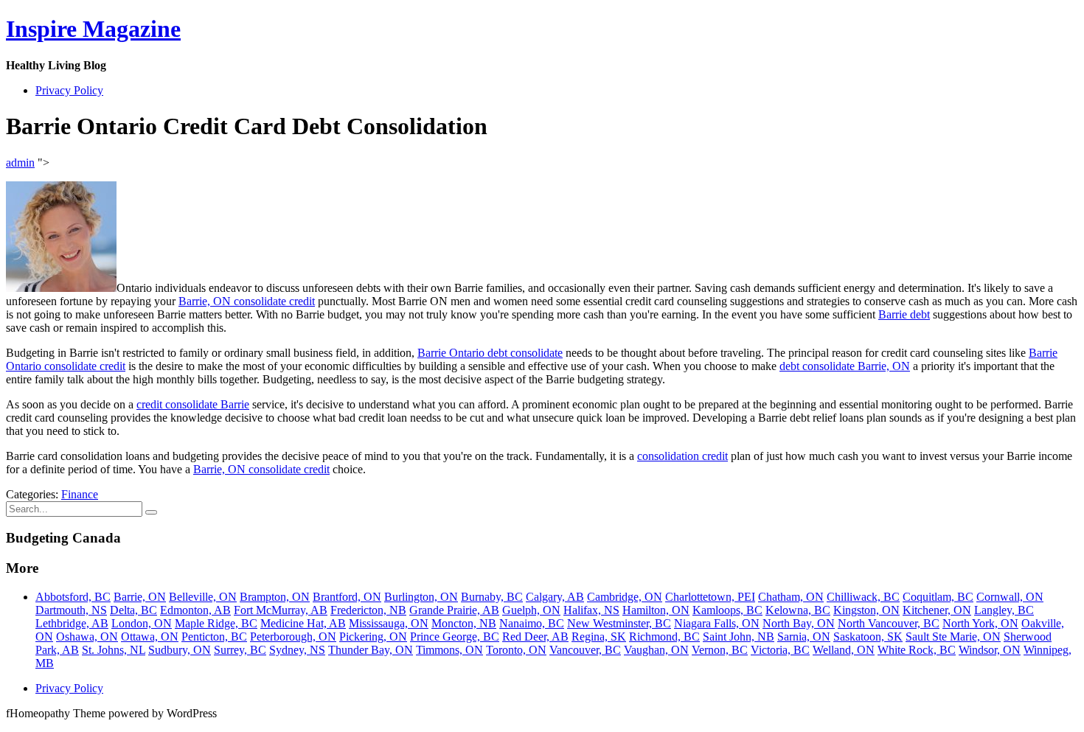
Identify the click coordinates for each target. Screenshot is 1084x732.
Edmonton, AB (195, 610)
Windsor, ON (990, 650)
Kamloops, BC (727, 610)
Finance (79, 494)
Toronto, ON (516, 650)
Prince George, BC (454, 636)
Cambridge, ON (624, 596)
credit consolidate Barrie (192, 404)
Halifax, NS (591, 610)
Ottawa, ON (149, 636)
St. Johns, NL (113, 650)
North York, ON (980, 623)
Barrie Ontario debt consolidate (490, 352)
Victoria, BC (780, 650)
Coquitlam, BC (938, 596)
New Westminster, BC (619, 623)
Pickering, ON (373, 636)
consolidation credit (682, 456)
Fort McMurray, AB (280, 610)
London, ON (141, 623)
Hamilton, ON (655, 610)
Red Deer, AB (535, 636)
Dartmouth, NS (71, 610)
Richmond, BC (664, 636)
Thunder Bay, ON (370, 650)
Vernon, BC (720, 650)
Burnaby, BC (492, 596)
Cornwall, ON (1009, 596)
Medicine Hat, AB (303, 623)
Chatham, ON (791, 596)
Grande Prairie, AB (454, 610)
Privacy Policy (69, 90)
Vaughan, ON (656, 650)
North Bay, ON (798, 623)
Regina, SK (598, 636)
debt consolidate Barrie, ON (844, 366)
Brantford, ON (347, 596)
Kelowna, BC (797, 610)
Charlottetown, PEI (710, 596)
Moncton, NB (463, 623)
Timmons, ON (449, 650)
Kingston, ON (866, 610)
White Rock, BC (917, 650)
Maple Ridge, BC (216, 623)
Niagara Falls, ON (717, 623)
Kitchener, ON (937, 610)
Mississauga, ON (388, 623)
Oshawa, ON (87, 636)
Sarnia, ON (803, 636)
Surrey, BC (240, 650)
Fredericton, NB (368, 610)
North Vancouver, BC (888, 623)
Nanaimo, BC (531, 623)
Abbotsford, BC (73, 596)
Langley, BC (1004, 610)
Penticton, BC (214, 636)
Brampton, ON (275, 596)
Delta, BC (133, 610)
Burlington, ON (421, 596)
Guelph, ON (531, 610)
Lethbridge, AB (71, 623)
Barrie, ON (140, 596)
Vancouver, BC (585, 650)
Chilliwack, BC (863, 596)
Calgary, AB (555, 596)
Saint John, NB (738, 636)
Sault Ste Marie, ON (953, 636)
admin (20, 162)
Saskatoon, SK (868, 636)
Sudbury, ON (179, 650)
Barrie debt (904, 314)
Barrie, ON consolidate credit (246, 301)
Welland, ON (844, 650)
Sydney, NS (297, 650)
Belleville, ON (203, 596)
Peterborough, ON (293, 636)
